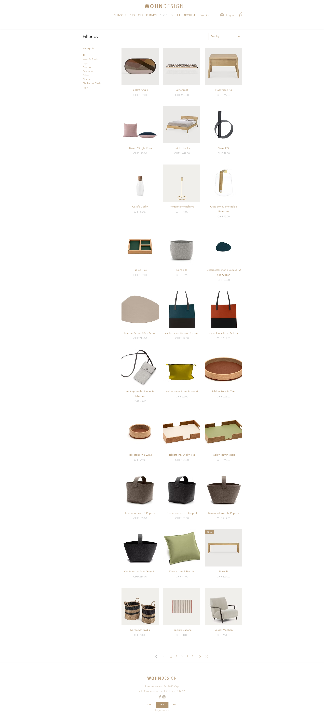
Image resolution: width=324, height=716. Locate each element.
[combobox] (225, 36)
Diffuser (87, 79)
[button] (241, 14)
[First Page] (157, 656)
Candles (87, 67)
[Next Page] (200, 656)
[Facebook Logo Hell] (159, 696)
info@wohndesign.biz (151, 691)
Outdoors (88, 71)
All (84, 55)
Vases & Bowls (90, 59)
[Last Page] (207, 656)
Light (85, 87)
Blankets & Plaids (92, 83)
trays (85, 63)
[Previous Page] (164, 656)
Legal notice (162, 710)
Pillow (86, 75)
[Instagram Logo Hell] (164, 696)
